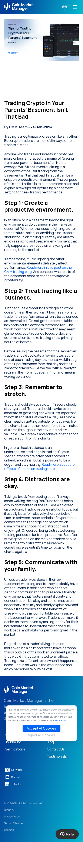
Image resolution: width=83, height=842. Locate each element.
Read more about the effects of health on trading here (39, 466)
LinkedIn (16, 784)
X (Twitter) (17, 770)
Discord (15, 777)
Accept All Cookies (41, 728)
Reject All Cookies (41, 735)
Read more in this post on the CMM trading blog (38, 269)
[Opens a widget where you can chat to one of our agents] (67, 834)
